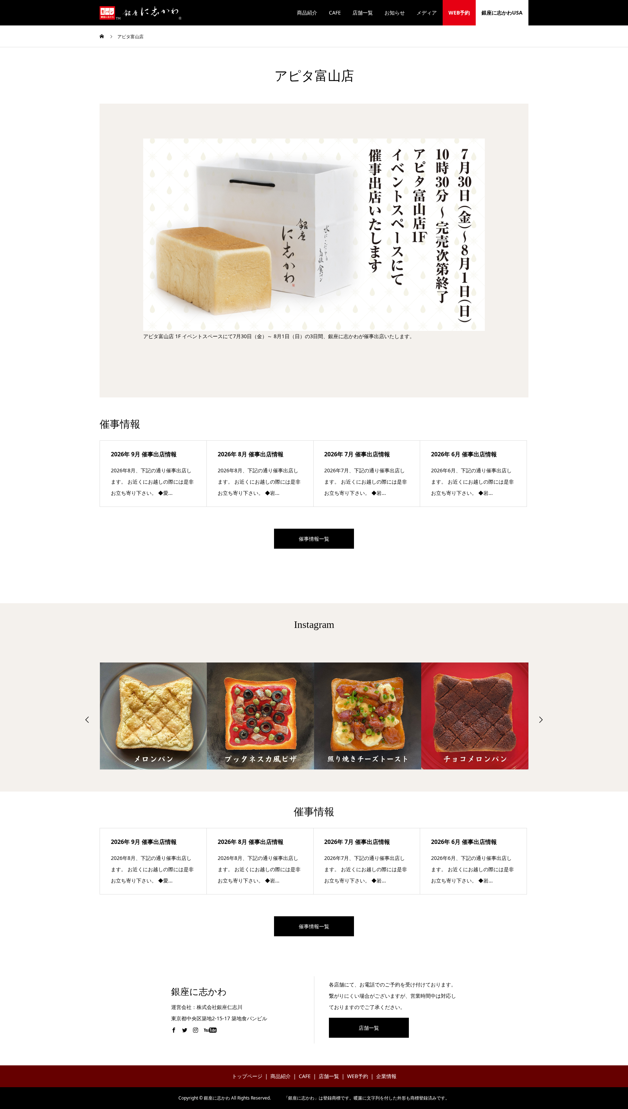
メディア (426, 12)
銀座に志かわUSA (502, 12)
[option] (153, 715)
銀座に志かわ (199, 991)
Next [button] (540, 719)
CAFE (335, 12)
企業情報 (386, 1076)
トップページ (247, 1076)
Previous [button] (87, 719)
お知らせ (395, 12)
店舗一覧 (363, 12)
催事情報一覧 (314, 538)
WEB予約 (459, 12)
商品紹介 (307, 12)
